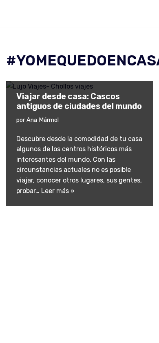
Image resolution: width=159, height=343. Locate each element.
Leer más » (58, 191)
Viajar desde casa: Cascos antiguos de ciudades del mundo (79, 101)
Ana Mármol (42, 120)
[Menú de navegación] (143, 14)
